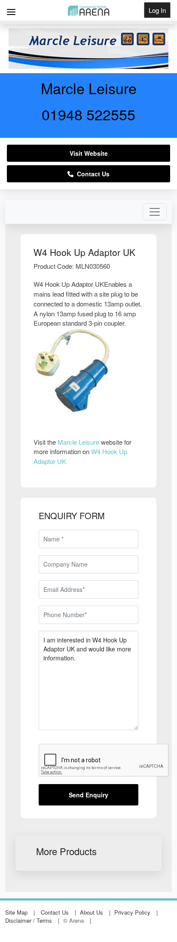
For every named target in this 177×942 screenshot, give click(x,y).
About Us (91, 912)
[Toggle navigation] (155, 211)
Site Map (16, 912)
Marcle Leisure (78, 441)
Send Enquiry (88, 794)
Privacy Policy (132, 912)
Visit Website (89, 153)
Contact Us (91, 173)
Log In (157, 10)
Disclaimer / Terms (28, 920)
